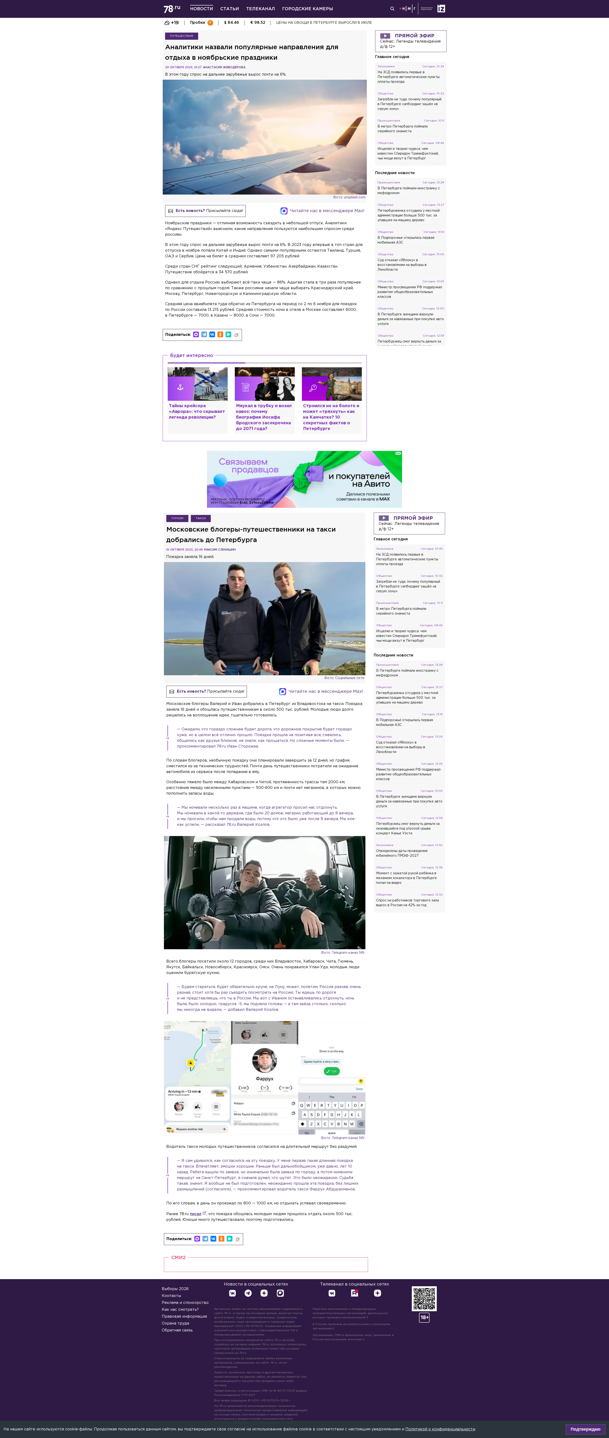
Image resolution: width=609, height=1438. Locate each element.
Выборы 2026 (175, 1289)
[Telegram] (204, 334)
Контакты (171, 1296)
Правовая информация (184, 1316)
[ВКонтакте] (212, 334)
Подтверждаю (585, 1429)
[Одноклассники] (220, 334)
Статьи (229, 9)
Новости (201, 9)
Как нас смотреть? (180, 1309)
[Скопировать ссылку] (236, 335)
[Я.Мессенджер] (228, 334)
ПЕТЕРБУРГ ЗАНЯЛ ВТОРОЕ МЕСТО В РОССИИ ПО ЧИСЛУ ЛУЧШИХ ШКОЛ (342, 22)
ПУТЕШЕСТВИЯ (181, 36)
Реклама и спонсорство (185, 1303)
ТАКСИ (201, 518)
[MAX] (196, 334)
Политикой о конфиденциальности (440, 1429)
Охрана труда (175, 1323)
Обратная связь (177, 1330)
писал (195, 1214)
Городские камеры (307, 9)
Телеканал (260, 9)
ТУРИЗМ (177, 518)
